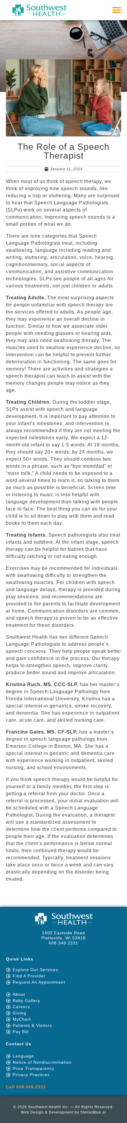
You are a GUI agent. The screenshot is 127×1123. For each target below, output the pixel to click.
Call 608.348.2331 (26, 1086)
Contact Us (18, 1043)
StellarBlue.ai (93, 1112)
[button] (117, 10)
